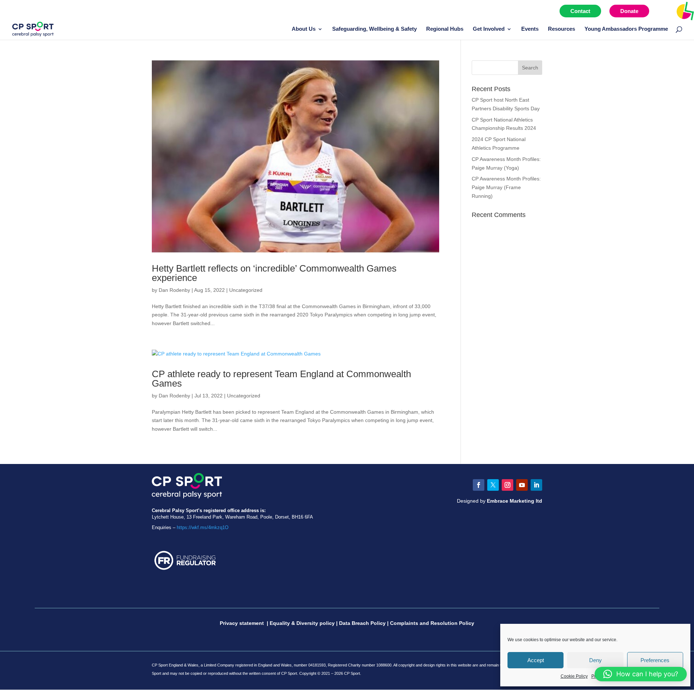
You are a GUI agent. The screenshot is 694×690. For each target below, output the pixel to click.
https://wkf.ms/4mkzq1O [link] (202, 527)
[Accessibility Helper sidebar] (685, 10)
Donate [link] (629, 11)
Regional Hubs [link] (444, 29)
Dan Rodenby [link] (174, 290)
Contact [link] (580, 11)
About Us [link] (304, 29)
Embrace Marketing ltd (514, 501)
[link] (32, 28)
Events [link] (530, 29)
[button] (530, 67)
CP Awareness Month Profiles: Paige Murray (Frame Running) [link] (506, 187)
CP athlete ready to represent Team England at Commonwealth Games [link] (281, 379)
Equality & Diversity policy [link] (302, 623)
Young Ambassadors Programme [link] (626, 29)
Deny (595, 660)
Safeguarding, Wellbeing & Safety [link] (374, 29)
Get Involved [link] (489, 29)
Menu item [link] (670, 11)
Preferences (655, 660)
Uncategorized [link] (245, 290)
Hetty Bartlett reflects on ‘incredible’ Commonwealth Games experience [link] (274, 273)
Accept (535, 660)
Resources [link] (561, 29)
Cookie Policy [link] (574, 676)
